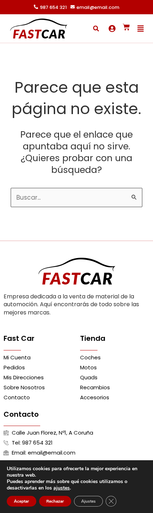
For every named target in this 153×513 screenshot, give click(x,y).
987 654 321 (53, 7)
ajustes (61, 488)
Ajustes (88, 501)
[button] (96, 28)
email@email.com (97, 7)
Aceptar (21, 501)
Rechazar (55, 501)
